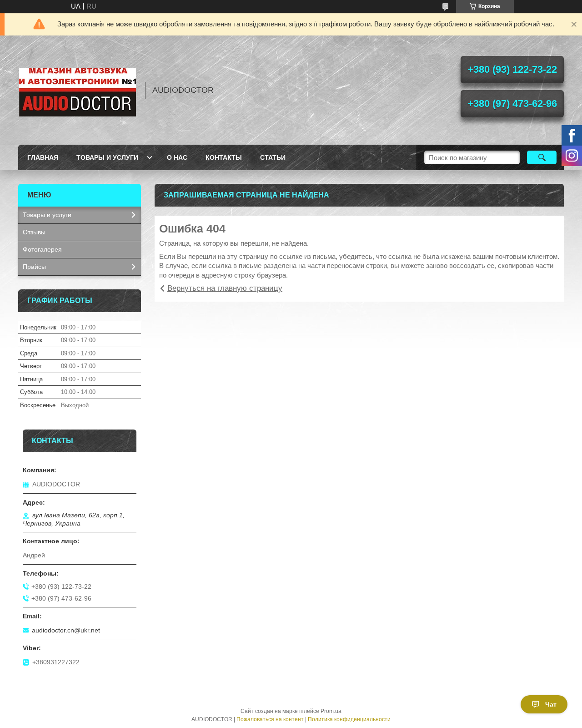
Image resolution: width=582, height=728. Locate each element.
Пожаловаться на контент (270, 719)
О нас (177, 157)
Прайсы (34, 266)
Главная (42, 157)
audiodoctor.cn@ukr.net (66, 630)
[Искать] (542, 157)
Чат (551, 704)
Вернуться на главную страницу (224, 288)
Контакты (224, 157)
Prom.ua (331, 711)
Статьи (273, 157)
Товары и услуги (107, 157)
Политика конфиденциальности (349, 719)
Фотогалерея (42, 249)
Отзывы (34, 232)
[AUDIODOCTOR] (77, 90)
